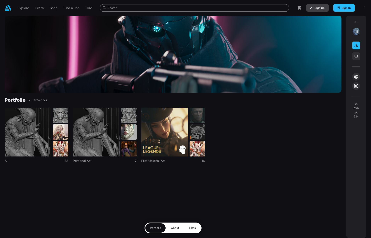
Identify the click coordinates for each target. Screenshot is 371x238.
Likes (192, 228)
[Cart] (299, 8)
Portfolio (155, 228)
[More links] (364, 8)
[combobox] (194, 8)
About (175, 228)
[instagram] (356, 86)
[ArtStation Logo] (8, 8)
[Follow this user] (356, 45)
